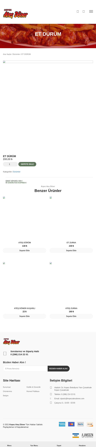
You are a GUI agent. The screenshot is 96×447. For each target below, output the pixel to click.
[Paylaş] (87, 3)
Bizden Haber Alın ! (58, 369)
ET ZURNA (71, 243)
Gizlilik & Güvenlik (33, 387)
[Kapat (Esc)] (93, 3)
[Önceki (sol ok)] (4, 223)
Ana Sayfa (7, 54)
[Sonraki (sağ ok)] (91, 223)
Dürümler (16, 54)
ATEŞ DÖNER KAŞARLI (24, 308)
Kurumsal (6, 387)
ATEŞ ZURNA (71, 308)
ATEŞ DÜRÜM (24, 243)
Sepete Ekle (27, 164)
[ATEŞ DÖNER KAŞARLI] (24, 283)
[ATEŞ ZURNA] (71, 283)
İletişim (5, 396)
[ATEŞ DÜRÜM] (24, 218)
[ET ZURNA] (71, 218)
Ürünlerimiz (7, 391)
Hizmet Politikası (33, 391)
